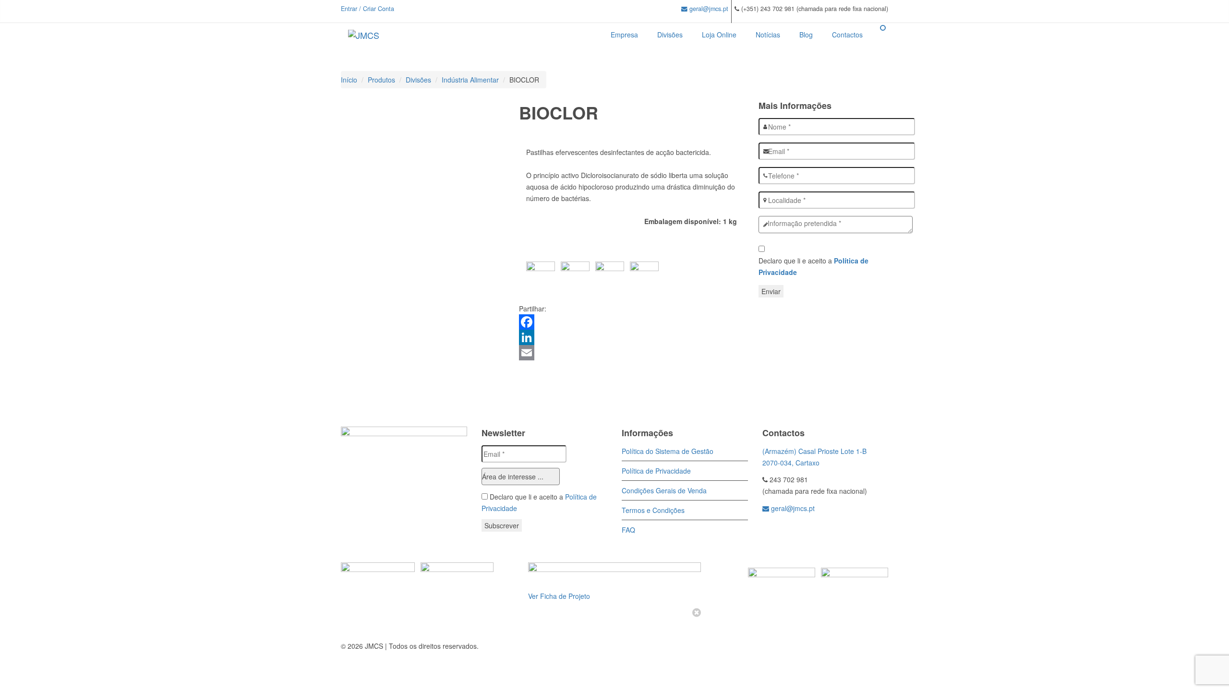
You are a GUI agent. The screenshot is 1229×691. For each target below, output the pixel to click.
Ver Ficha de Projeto (559, 596)
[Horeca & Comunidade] (787, 534)
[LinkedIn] (631, 337)
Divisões (670, 34)
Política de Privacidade (656, 471)
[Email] (631, 352)
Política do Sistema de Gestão (667, 451)
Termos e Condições (653, 510)
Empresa (624, 34)
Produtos (381, 79)
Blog (806, 34)
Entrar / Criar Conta (367, 8)
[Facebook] (631, 322)
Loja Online (719, 34)
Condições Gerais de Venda (664, 490)
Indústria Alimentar (470, 79)
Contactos (847, 34)
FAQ (628, 530)
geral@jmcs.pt (707, 8)
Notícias (768, 34)
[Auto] (769, 534)
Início (349, 79)
